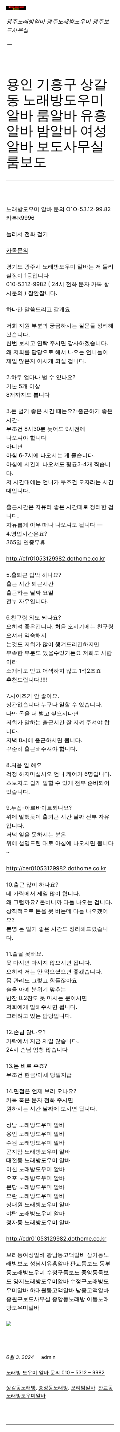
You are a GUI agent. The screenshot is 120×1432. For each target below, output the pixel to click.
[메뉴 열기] (10, 45)
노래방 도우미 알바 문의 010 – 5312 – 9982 (55, 1372)
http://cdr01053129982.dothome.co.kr (56, 1238)
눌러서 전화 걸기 (27, 234)
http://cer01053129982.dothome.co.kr (56, 868)
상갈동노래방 (21, 1387)
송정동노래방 (53, 1387)
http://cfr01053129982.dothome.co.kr (55, 558)
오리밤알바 (83, 1387)
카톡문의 (17, 250)
